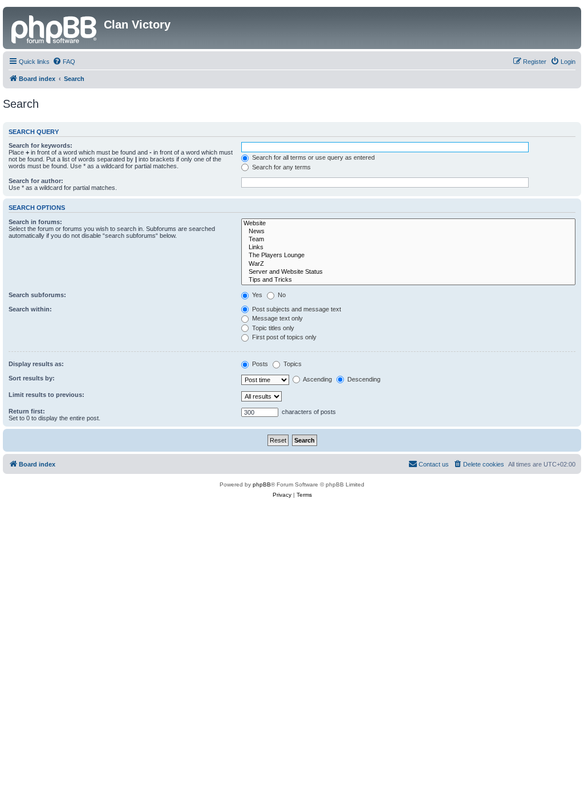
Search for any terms (280, 167)
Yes (256, 294)
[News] (408, 232)
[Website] (408, 224)
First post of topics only (283, 337)
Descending (363, 379)
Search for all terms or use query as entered (312, 157)
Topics (292, 363)
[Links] (408, 248)
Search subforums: (37, 294)
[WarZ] (408, 264)
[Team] (408, 240)
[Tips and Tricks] (408, 280)
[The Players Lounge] (408, 255)
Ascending (317, 379)
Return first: (27, 411)
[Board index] (55, 28)
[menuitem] (63, 61)
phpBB (262, 484)
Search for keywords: (40, 145)
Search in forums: (35, 221)
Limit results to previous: (46, 394)
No (281, 294)
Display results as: (36, 363)
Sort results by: (32, 378)
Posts (259, 363)
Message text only (276, 318)
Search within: (30, 309)
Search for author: (36, 180)
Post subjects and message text (295, 309)
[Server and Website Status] (408, 272)
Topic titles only (272, 328)
